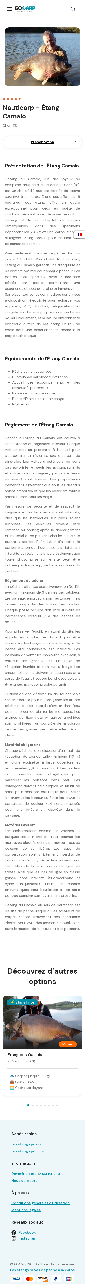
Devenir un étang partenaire (35, 1173)
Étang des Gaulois (24, 1054)
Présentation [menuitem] (42, 142)
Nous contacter (25, 1180)
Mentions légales (26, 1210)
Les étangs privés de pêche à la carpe (42, 1270)
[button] (73, 9)
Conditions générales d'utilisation (40, 1203)
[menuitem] (74, 142)
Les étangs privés (26, 1144)
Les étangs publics (27, 1151)
